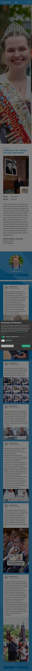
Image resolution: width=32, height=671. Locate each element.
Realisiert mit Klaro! (26, 348)
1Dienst (8, 338)
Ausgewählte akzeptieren (7, 346)
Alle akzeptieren (26, 346)
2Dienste (8, 341)
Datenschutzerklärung (21, 331)
